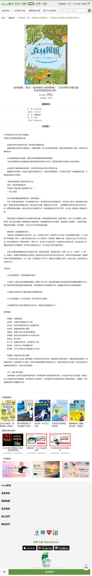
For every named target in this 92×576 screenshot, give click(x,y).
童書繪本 (11, 18)
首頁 (3, 18)
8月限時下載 (19, 11)
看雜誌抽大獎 (34, 11)
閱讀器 (31, 4)
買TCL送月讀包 (49, 11)
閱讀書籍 (62, 3)
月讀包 (24, 4)
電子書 (17, 4)
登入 (69, 3)
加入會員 (77, 3)
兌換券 (83, 3)
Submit (89, 11)
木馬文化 (37, 112)
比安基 (38, 109)
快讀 (44, 4)
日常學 (38, 4)
